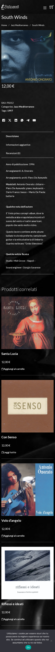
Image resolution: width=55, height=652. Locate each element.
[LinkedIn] (16, 116)
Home (4, 25)
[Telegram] (28, 116)
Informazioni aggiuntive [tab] (18, 144)
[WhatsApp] (22, 116)
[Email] (34, 116)
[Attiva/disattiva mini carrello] (52, 7)
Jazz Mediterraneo (19, 25)
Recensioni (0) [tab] (13, 153)
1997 (10, 110)
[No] (51, 640)
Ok (28, 647)
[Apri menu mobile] (44, 8)
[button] (14, 369)
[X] (9, 116)
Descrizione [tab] (12, 136)
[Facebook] (3, 116)
